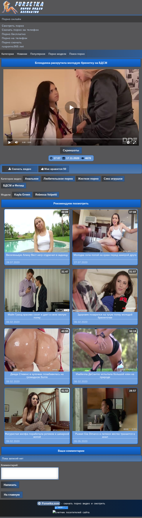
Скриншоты (71, 150)
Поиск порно (77, 53)
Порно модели (57, 53)
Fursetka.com (50, 503)
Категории (7, 53)
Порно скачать (12, 42)
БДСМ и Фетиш (13, 185)
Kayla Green (22, 194)
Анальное (31, 178)
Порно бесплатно (14, 34)
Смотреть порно (13, 25)
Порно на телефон (14, 38)
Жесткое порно (88, 178)
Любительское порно (58, 178)
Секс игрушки (113, 178)
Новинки (22, 53)
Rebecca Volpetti (46, 194)
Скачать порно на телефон (20, 29)
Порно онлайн (11, 19)
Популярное (37, 53)
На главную (12, 494)
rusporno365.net (13, 46)
